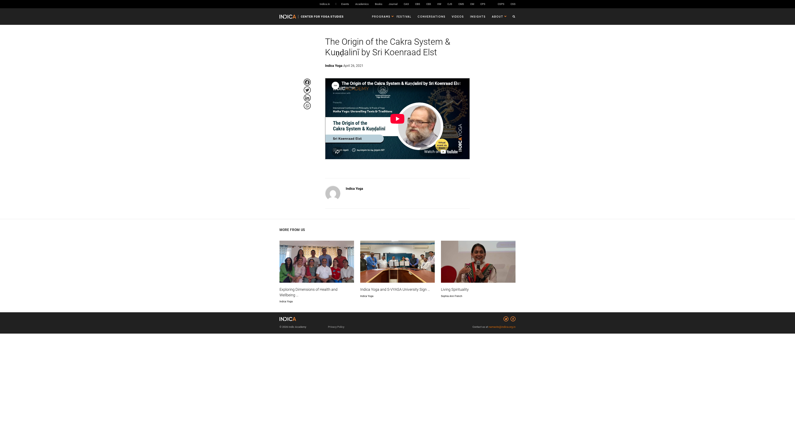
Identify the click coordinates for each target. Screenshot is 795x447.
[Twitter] (307, 90)
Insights (478, 16)
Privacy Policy (336, 326)
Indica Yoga (354, 189)
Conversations (432, 16)
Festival (404, 16)
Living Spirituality (455, 289)
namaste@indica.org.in (502, 326)
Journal (393, 4)
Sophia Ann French (451, 296)
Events (345, 4)
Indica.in (325, 4)
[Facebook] (307, 82)
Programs (381, 16)
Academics (362, 4)
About (497, 16)
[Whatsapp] (307, 105)
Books (378, 4)
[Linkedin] (307, 97)
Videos (458, 16)
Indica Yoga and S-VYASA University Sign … (395, 289)
